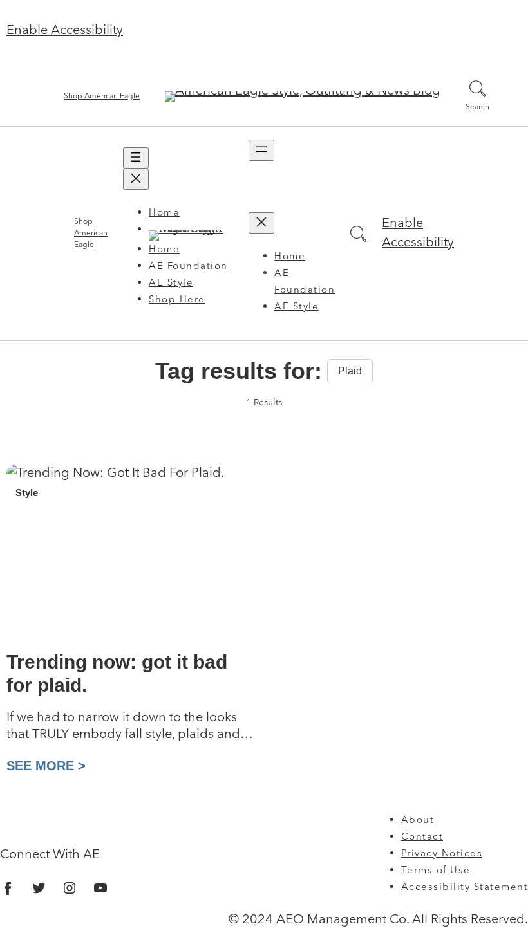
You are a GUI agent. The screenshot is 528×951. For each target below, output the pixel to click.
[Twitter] (38, 888)
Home (164, 213)
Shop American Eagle (102, 96)
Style (26, 492)
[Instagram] (69, 888)
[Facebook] (7, 888)
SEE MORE (42, 765)
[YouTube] (100, 888)
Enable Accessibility (64, 30)
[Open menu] (136, 158)
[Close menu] (136, 179)
